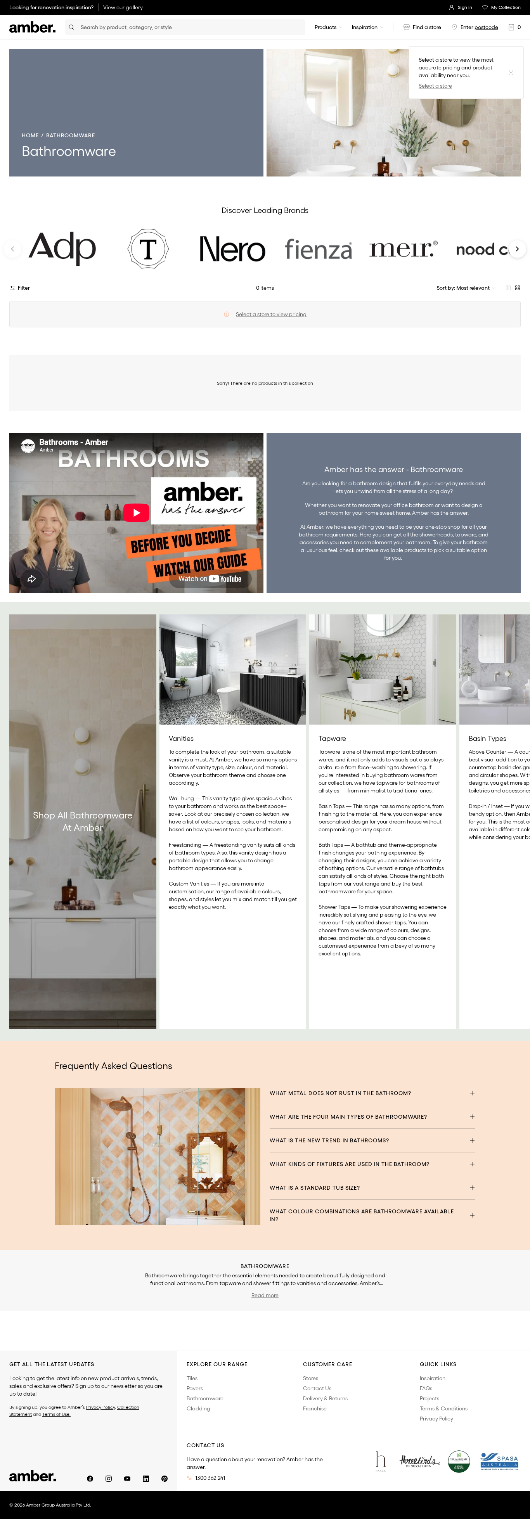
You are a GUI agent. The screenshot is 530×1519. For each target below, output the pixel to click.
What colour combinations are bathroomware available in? (362, 1215)
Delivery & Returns (325, 1398)
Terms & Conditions (444, 1408)
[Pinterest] (164, 1479)
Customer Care (327, 1364)
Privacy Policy (100, 1407)
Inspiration (365, 27)
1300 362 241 (210, 1478)
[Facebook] (90, 1479)
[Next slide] (517, 249)
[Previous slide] (12, 249)
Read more (265, 1295)
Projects (429, 1398)
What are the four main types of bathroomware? (348, 1117)
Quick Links (438, 1364)
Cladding (198, 1408)
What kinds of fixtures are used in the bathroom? (350, 1164)
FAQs (426, 1388)
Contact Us (317, 1388)
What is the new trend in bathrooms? (329, 1140)
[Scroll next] (516, 821)
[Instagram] (109, 1479)
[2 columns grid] (508, 288)
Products (325, 27)
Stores (310, 1378)
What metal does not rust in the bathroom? (340, 1093)
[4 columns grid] (517, 288)
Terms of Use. (56, 1414)
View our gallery (123, 7)
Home (30, 135)
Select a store (435, 86)
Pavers (195, 1388)
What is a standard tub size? (315, 1188)
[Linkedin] (146, 1479)
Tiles (192, 1378)
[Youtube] (127, 1479)
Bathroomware (205, 1398)
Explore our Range (217, 1364)
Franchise (315, 1408)
